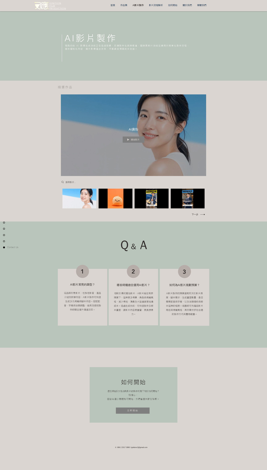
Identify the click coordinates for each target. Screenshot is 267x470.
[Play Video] (79, 198)
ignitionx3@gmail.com (139, 447)
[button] (124, 5)
